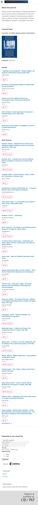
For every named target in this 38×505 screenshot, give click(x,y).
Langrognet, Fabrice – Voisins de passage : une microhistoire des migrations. (16, 315)
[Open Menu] (2, 2)
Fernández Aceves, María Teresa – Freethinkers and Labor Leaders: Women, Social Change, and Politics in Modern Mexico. (18, 242)
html (7, 454)
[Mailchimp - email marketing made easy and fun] (11, 465)
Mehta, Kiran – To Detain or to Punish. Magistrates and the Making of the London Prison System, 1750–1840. (18, 342)
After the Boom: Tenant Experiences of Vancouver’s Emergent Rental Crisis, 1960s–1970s (17, 112)
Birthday (4, 448)
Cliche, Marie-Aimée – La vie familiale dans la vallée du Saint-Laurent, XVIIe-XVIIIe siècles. (18, 202)
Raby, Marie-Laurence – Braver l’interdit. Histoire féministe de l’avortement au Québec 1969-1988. (17, 383)
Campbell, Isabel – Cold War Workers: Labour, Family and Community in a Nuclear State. (18, 175)
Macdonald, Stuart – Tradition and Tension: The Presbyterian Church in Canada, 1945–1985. (16, 329)
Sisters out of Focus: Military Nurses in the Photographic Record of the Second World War (16, 99)
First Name (5, 444)
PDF (4, 80)
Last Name (5, 446)
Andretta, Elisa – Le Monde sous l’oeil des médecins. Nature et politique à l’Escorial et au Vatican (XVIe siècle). (18, 160)
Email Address (6, 442)
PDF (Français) (7, 154)
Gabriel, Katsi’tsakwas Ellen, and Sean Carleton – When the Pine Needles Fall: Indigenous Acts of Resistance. (18, 271)
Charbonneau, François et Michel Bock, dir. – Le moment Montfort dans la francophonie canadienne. (19, 189)
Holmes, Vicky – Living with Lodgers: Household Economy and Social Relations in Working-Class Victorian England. (16, 285)
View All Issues (6, 423)
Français (5, 476)
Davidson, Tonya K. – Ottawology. (12, 215)
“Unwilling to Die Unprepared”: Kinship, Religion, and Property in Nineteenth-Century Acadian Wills (18, 72)
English (5, 474)
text (7, 456)
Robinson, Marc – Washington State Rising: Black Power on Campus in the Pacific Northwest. (19, 397)
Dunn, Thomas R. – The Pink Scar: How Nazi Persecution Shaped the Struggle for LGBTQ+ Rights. (19, 228)
